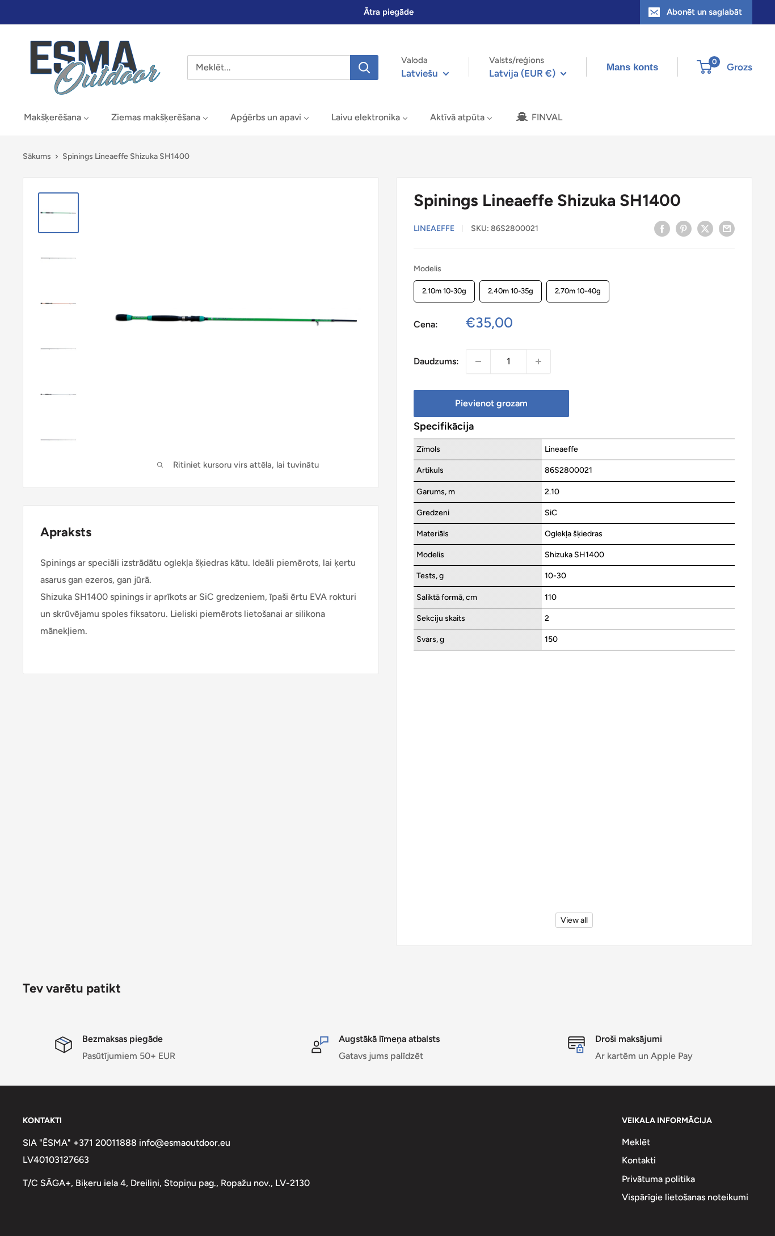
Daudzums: (436, 361)
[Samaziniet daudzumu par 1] (478, 361)
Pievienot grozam (491, 403)
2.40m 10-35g (511, 288)
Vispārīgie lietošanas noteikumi (685, 1197)
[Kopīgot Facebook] (662, 228)
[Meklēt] (364, 67)
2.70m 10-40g (578, 288)
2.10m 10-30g (444, 288)
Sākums (37, 156)
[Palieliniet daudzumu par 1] (538, 361)
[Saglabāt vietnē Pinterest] (684, 228)
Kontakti (639, 1160)
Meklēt (636, 1142)
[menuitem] (56, 117)
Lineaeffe (434, 229)
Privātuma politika (658, 1179)
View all (574, 920)
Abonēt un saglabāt (704, 12)
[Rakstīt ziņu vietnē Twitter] (705, 228)
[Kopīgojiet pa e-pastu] (727, 228)
